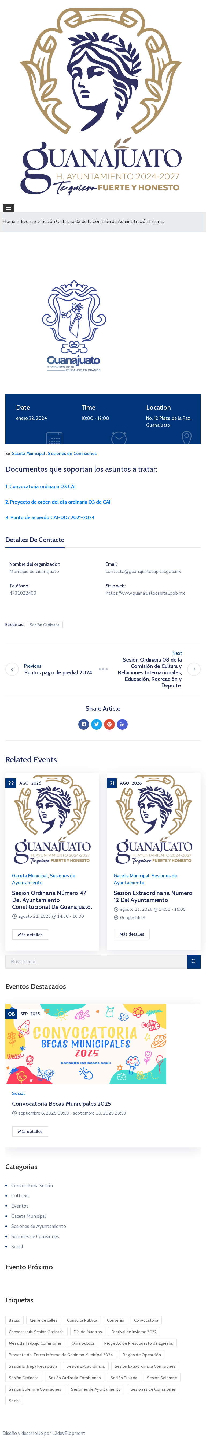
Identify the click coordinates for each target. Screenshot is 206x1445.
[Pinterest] (109, 724)
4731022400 (22, 593)
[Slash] (103, 669)
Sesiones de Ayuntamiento (38, 1226)
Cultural (20, 1196)
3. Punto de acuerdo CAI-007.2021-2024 (50, 517)
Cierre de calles (44, 1320)
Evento (28, 221)
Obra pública (83, 1343)
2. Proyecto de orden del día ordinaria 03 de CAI (58, 502)
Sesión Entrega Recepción (33, 1366)
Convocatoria (146, 1320)
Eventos (19, 1206)
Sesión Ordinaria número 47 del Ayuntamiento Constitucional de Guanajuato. (52, 899)
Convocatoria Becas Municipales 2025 (61, 1103)
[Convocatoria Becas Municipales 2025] (103, 1044)
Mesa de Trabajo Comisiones (35, 1343)
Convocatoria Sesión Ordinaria (36, 1331)
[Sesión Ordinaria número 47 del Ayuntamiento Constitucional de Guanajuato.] (52, 819)
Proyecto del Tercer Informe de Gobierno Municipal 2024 (61, 1354)
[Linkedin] (122, 724)
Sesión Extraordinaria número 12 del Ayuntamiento (153, 896)
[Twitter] (96, 724)
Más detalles (30, 934)
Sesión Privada (124, 1377)
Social (18, 1093)
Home (9, 221)
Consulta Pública (82, 1320)
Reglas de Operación (142, 1354)
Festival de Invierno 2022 (134, 1331)
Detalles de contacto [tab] (35, 540)
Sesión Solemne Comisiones (35, 1389)
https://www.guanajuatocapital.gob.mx (145, 593)
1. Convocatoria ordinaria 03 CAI (40, 486)
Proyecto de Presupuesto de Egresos (138, 1343)
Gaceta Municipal (28, 453)
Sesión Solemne (162, 1377)
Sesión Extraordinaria (86, 1366)
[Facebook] (83, 724)
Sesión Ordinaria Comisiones (75, 1377)
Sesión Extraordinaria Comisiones (145, 1366)
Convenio (115, 1320)
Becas (14, 1320)
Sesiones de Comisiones (72, 453)
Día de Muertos (88, 1331)
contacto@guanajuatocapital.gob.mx (143, 571)
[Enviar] (194, 962)
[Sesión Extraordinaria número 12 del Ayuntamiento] (154, 819)
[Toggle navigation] (8, 208)
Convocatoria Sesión (32, 1186)
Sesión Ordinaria (45, 624)
